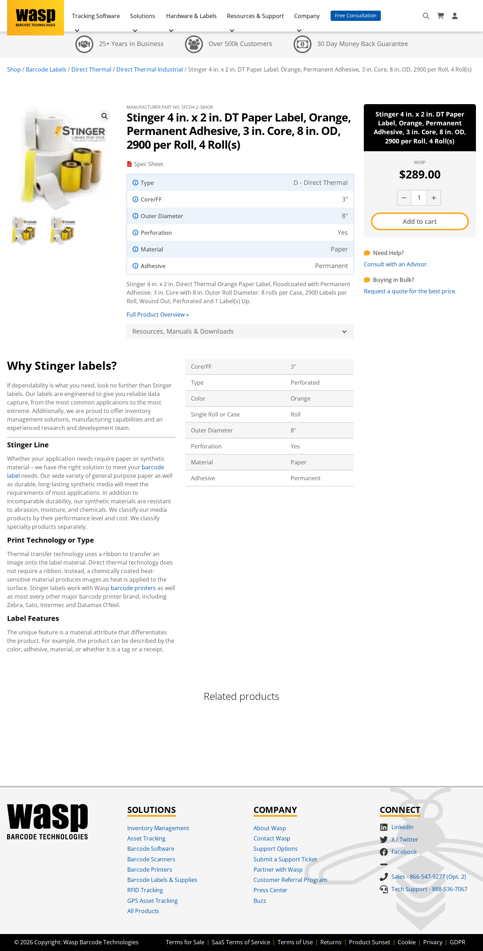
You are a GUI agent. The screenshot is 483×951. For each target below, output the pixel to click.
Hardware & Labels (191, 16)
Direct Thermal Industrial (149, 69)
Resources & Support (255, 16)
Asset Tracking (146, 838)
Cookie (407, 942)
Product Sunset (369, 942)
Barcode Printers (150, 869)
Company (307, 16)
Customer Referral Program (291, 880)
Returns (331, 942)
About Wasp (270, 828)
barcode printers (133, 588)
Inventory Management (158, 828)
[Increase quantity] (434, 197)
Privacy (432, 942)
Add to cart (420, 221)
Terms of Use (295, 942)
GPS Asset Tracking (152, 901)
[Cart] (440, 16)
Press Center (271, 890)
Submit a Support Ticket (286, 859)
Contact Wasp (272, 838)
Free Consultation (356, 15)
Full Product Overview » (158, 314)
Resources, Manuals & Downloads (183, 331)
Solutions (142, 16)
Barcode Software (151, 849)
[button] (104, 116)
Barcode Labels (46, 69)
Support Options (276, 849)
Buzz (260, 901)
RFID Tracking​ (145, 890)
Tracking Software (96, 16)
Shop (14, 69)
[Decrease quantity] (404, 197)
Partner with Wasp (278, 869)
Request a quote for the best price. (410, 291)
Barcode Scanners (151, 859)
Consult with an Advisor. (396, 264)
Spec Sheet (148, 164)
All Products (143, 911)
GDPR (457, 942)
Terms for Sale (185, 942)
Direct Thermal (91, 69)
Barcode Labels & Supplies (162, 880)
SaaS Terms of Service (241, 942)
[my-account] (455, 16)
